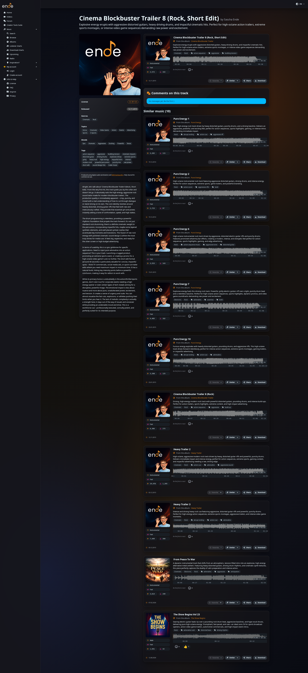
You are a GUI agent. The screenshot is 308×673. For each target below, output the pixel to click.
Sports (85, 133)
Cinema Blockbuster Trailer (202, 41)
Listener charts (16, 46)
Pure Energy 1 (181, 119)
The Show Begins (198, 618)
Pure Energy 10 (182, 339)
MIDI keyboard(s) (117, 175)
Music (9, 29)
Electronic (177, 300)
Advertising (131, 130)
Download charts (17, 50)
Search (12, 33)
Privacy (13, 96)
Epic (84, 143)
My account (11, 67)
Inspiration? (14, 62)
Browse (13, 37)
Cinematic (86, 119)
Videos (9, 17)
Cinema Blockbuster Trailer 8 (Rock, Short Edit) (199, 37)
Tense (129, 143)
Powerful (120, 143)
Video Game (104, 130)
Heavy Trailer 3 (181, 504)
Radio (12, 58)
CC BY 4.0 (133, 102)
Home (9, 12)
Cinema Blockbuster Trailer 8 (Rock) (193, 394)
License (13, 83)
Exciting (111, 143)
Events (121, 130)
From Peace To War (184, 559)
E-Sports (93, 133)
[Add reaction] (190, 69)
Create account (16, 75)
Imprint (13, 92)
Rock (94, 119)
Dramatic (92, 143)
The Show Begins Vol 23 (186, 614)
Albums (13, 42)
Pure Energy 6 (181, 229)
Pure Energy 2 (181, 174)
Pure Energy (196, 122)
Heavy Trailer (196, 453)
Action (114, 130)
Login (12, 71)
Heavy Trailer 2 (181, 449)
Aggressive (102, 143)
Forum (9, 21)
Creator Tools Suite (14, 25)
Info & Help (11, 79)
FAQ (11, 87)
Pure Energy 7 (181, 284)
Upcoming (14, 54)
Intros (85, 130)
